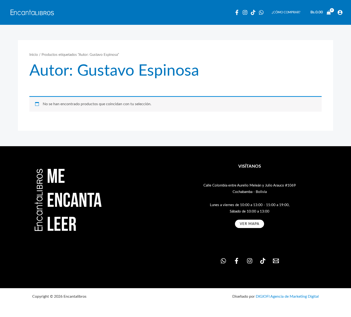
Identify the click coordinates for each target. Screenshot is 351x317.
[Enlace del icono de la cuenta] (340, 12)
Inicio (33, 55)
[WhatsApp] (261, 12)
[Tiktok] (253, 12)
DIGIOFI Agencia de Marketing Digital (287, 296)
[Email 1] (276, 261)
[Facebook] (236, 12)
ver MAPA (249, 224)
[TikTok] (263, 261)
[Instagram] (245, 12)
